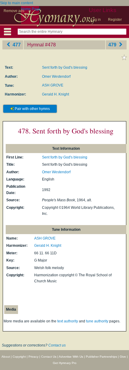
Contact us (57, 345)
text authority (67, 321)
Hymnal (35, 44)
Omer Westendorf (56, 76)
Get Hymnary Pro (64, 363)
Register (115, 19)
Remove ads (14, 11)
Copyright (19, 356)
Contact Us (48, 356)
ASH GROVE (52, 85)
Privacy (33, 356)
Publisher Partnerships (101, 356)
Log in (96, 19)
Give (123, 356)
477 (16, 44)
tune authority (97, 321)
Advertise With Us (71, 356)
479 (113, 44)
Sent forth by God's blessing (64, 67)
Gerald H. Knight (55, 94)
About (6, 356)
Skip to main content (16, 3)
